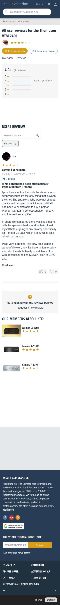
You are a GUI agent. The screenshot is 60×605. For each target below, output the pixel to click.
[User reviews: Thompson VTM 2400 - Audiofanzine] (15, 4)
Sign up (40, 545)
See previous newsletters (16, 552)
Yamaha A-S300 (30, 364)
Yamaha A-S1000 (30, 346)
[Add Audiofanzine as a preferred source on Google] (13, 526)
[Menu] (55, 12)
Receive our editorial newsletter (22, 537)
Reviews (21, 58)
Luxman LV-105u (30, 328)
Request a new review (30, 307)
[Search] (6, 12)
